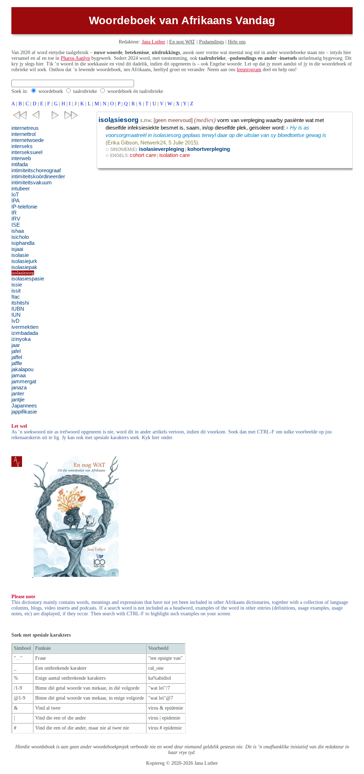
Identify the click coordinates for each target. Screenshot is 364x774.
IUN (16, 315)
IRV (15, 219)
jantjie (18, 399)
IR (14, 213)
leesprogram (249, 69)
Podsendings (211, 41)
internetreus (25, 128)
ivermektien (24, 327)
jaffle (16, 363)
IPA (15, 201)
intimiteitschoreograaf (36, 170)
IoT (15, 195)
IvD (15, 321)
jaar (15, 345)
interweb (21, 158)
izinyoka (21, 339)
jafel (16, 351)
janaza (19, 387)
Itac (15, 297)
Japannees (24, 406)
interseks (22, 146)
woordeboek (50, 91)
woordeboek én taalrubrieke (135, 91)
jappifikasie (24, 412)
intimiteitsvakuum (31, 182)
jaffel (16, 357)
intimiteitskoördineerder (38, 176)
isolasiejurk (24, 261)
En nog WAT (182, 41)
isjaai (17, 249)
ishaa (17, 231)
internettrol (23, 134)
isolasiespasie (27, 278)
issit (16, 291)
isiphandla (22, 243)
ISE (15, 225)
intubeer (20, 188)
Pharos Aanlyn (75, 58)
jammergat (23, 381)
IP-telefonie (24, 207)
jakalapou (22, 369)
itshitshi (20, 303)
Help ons (237, 41)
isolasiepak (24, 267)
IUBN (17, 309)
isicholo (20, 237)
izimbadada (24, 333)
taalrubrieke (85, 91)
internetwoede (27, 140)
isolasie (20, 255)
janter (17, 393)
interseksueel (26, 152)
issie (16, 285)
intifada (19, 164)
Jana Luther (153, 41)
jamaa (18, 375)
